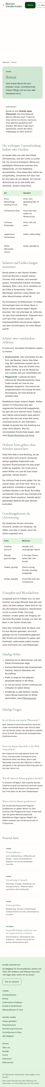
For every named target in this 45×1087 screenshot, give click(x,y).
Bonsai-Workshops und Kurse (21, 435)
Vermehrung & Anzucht (12, 1029)
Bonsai (5, 998)
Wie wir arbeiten (12, 982)
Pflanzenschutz (29, 698)
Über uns (6, 1047)
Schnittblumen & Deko (11, 1032)
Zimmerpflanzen (9, 995)
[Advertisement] (22, 34)
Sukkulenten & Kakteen (12, 1002)
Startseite (5, 62)
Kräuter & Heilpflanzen (12, 1006)
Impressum (7, 1059)
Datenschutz (7, 1062)
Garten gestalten (9, 1021)
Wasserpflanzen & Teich (12, 1010)
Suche (30, 5)
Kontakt (5, 1051)
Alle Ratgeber (8, 1036)
